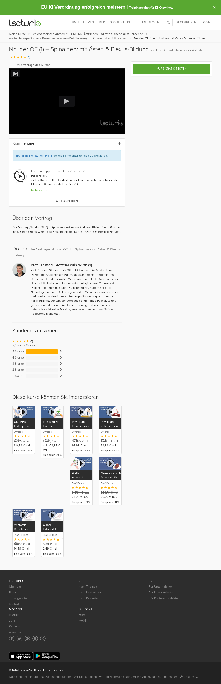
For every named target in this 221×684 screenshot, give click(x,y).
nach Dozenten (89, 598)
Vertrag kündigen (85, 677)
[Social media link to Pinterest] (27, 638)
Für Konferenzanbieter (164, 598)
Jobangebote (18, 598)
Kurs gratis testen (171, 68)
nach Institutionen (91, 592)
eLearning (15, 632)
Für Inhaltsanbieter (161, 592)
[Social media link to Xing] (43, 638)
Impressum (170, 677)
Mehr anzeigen (41, 190)
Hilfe (82, 615)
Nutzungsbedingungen (56, 677)
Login (206, 22)
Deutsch (189, 677)
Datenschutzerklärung (24, 677)
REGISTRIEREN (186, 22)
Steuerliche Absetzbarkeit (143, 677)
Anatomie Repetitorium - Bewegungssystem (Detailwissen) (48, 38)
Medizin (14, 615)
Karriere (14, 626)
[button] (67, 65)
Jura (12, 620)
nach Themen (88, 586)
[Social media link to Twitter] (19, 638)
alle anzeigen (67, 201)
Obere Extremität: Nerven (110, 38)
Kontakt (14, 604)
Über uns (15, 586)
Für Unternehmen (161, 586)
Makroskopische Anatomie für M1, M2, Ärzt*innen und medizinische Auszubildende (88, 34)
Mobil (82, 620)
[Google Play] (47, 656)
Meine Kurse (17, 34)
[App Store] (21, 656)
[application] (67, 101)
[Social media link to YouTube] (35, 638)
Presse (13, 592)
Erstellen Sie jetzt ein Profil (34, 156)
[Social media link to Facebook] (11, 638)
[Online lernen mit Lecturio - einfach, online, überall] (25, 22)
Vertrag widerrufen (111, 677)
